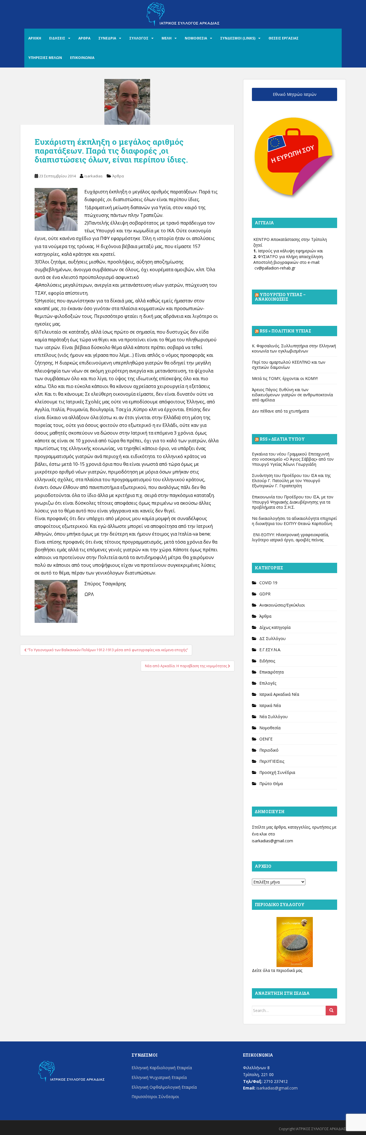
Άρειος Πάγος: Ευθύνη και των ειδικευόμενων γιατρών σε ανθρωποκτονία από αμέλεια (292, 395)
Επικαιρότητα (271, 672)
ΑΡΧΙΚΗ (34, 38)
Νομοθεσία (270, 727)
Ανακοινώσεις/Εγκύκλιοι (282, 605)
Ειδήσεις (267, 660)
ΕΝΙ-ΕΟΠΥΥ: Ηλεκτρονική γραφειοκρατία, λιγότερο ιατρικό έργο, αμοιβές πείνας (290, 537)
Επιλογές (267, 683)
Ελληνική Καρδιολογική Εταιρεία (162, 1067)
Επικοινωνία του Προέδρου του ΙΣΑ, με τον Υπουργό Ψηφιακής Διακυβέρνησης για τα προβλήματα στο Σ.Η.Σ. (292, 502)
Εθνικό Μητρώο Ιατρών (295, 94)
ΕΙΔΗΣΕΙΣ (57, 38)
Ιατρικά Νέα (270, 705)
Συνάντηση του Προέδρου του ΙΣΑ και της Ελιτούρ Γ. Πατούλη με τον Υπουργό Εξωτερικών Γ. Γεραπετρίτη (291, 480)
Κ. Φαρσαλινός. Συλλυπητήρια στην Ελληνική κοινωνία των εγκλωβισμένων (294, 348)
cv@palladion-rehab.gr (274, 268)
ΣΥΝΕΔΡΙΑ (107, 38)
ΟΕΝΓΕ (265, 739)
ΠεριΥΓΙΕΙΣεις (271, 761)
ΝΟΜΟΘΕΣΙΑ (196, 38)
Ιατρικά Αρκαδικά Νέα (279, 694)
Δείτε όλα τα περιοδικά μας (277, 970)
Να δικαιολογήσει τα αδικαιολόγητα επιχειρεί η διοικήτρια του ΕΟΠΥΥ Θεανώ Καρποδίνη (294, 521)
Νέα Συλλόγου (273, 716)
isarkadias (93, 176)
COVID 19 (268, 582)
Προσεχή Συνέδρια (277, 772)
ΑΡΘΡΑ (84, 38)
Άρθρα (118, 176)
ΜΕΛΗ (167, 38)
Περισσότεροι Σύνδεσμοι (155, 1096)
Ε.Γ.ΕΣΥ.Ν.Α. (270, 649)
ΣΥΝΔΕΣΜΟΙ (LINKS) (237, 38)
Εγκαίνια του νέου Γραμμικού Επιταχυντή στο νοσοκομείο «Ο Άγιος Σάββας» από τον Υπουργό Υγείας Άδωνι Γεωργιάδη (293, 459)
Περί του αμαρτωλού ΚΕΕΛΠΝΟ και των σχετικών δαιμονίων (288, 364)
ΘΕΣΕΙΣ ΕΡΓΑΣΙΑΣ (283, 38)
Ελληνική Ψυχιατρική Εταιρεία (159, 1077)
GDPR (264, 594)
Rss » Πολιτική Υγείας (285, 331)
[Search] (331, 1010)
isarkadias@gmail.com (272, 840)
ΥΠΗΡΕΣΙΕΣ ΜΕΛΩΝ (45, 57)
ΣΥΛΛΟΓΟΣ (138, 38)
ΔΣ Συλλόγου (272, 638)
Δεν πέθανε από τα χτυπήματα (280, 411)
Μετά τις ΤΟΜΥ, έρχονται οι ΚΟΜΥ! (285, 378)
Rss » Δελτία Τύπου (282, 439)
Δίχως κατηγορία (275, 627)
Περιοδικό (269, 750)
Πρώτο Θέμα (271, 783)
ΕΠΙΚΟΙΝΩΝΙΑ (82, 57)
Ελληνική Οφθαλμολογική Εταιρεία (164, 1087)
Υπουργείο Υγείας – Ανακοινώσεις (280, 297)
